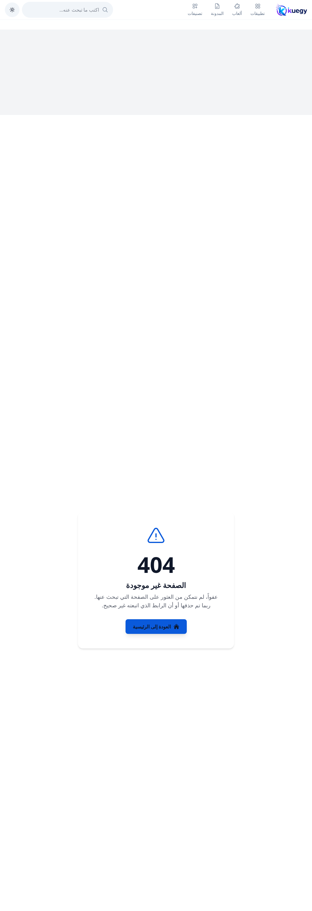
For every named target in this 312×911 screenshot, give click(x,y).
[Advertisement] (156, 72)
